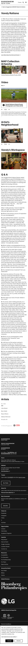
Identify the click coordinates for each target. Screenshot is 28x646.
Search (23, 2)
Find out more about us (7, 492)
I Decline (18, 640)
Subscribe (5, 505)
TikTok (2, 518)
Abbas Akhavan (5, 416)
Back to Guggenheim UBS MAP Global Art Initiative (13, 7)
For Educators (4, 557)
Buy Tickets (5, 483)
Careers (3, 528)
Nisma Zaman (16, 177)
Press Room (4, 539)
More (2, 85)
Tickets (19, 2)
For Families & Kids (6, 559)
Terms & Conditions (6, 624)
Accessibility (4, 555)
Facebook (3, 513)
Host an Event (4, 542)
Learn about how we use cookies (8, 636)
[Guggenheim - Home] (7, 2)
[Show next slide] (9, 109)
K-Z (5, 404)
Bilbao (2, 573)
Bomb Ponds (12, 39)
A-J (2, 404)
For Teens (3, 562)
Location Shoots (5, 546)
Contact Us (4, 549)
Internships (4, 531)
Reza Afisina (4, 414)
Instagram (3, 515)
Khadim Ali (4, 419)
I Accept (9, 640)
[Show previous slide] (2, 109)
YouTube (3, 522)
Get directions (5, 471)
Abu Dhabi (4, 570)
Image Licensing (5, 544)
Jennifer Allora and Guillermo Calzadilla (12, 422)
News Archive (4, 564)
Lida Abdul (4, 408)
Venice (3, 575)
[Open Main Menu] (26, 2)
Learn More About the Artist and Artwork (10, 55)
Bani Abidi (4, 411)
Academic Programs (6, 533)
